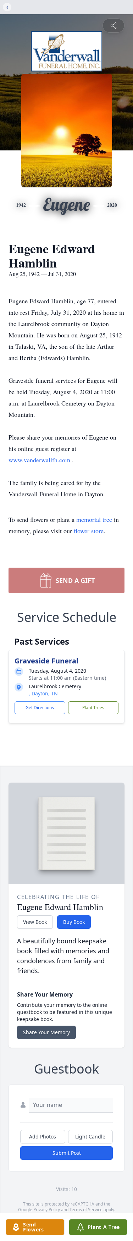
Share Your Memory (46, 1032)
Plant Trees (93, 708)
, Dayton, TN (43, 693)
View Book (35, 922)
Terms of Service (86, 1210)
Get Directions (40, 708)
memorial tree (94, 519)
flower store (89, 530)
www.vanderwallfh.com (40, 460)
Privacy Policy (46, 1210)
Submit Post (66, 1152)
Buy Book (74, 922)
